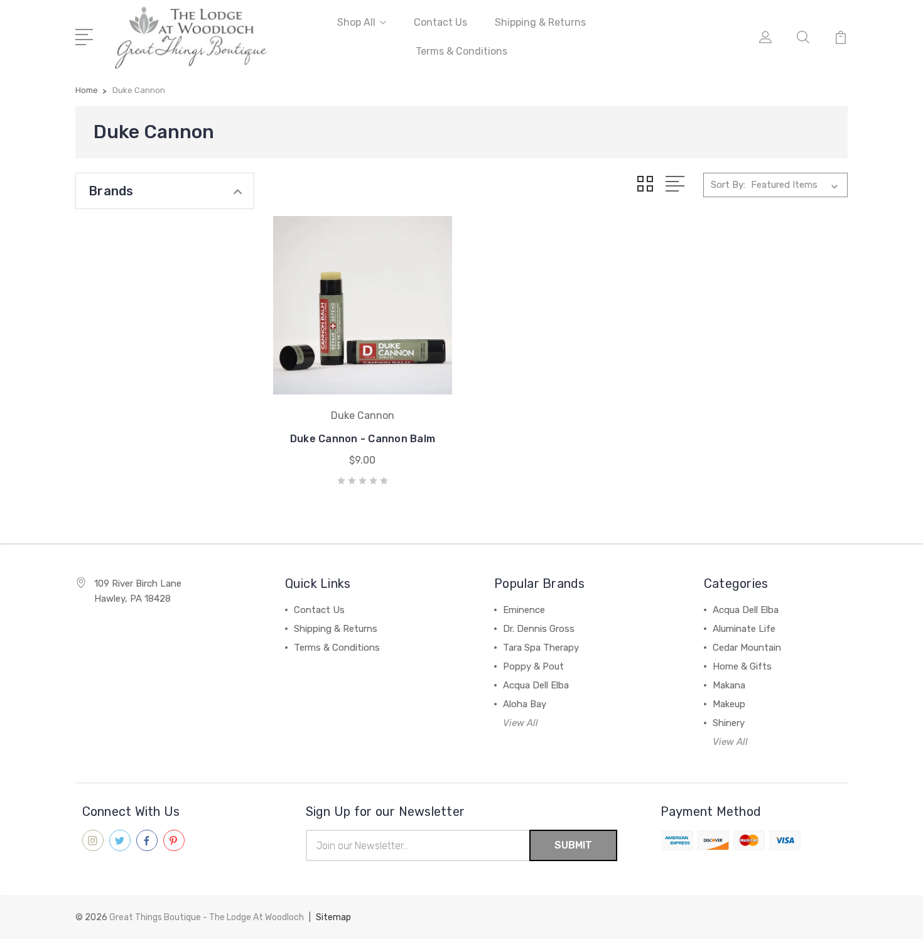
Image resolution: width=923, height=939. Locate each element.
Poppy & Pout (533, 666)
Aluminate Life (744, 628)
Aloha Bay (524, 704)
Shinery (729, 723)
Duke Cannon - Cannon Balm (362, 439)
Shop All (356, 22)
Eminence (524, 610)
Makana (729, 685)
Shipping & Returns (540, 22)
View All (520, 723)
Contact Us (440, 22)
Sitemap (333, 917)
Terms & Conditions (461, 51)
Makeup (729, 704)
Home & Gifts (742, 666)
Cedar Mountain (747, 647)
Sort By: (728, 184)
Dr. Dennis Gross (539, 628)
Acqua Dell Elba (536, 685)
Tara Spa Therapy (541, 647)
